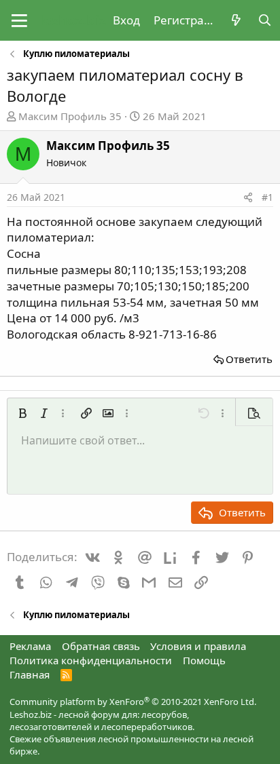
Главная (30, 674)
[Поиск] (264, 20)
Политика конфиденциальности (91, 660)
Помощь (204, 660)
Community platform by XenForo (133, 701)
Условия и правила (198, 646)
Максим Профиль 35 (70, 116)
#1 (267, 197)
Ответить (249, 359)
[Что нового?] (236, 20)
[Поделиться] (248, 197)
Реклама (30, 646)
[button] (19, 20)
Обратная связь (101, 646)
